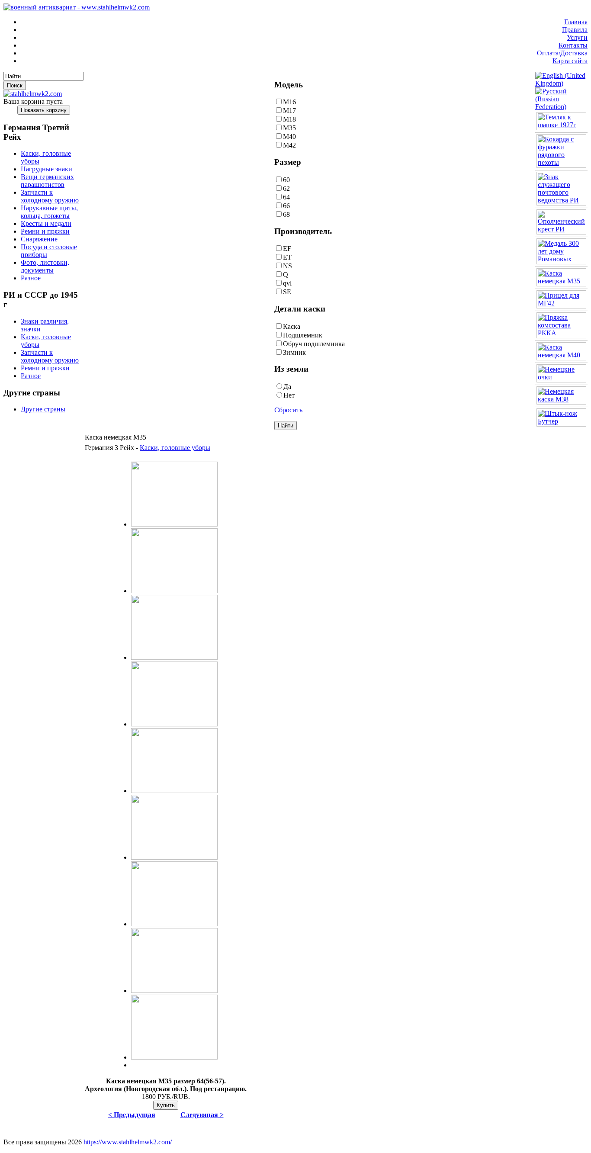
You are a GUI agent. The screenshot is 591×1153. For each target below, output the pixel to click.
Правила (575, 29)
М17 (289, 110)
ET (287, 257)
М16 (289, 102)
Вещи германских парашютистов (47, 180)
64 (286, 197)
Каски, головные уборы (175, 447)
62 (286, 188)
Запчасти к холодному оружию (50, 196)
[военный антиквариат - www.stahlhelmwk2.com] (76, 7)
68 (286, 214)
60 (286, 179)
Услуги (577, 37)
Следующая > (202, 1114)
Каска (291, 326)
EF (287, 248)
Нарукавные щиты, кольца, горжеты (49, 211)
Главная (576, 22)
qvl (287, 283)
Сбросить (288, 410)
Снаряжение (39, 239)
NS (287, 266)
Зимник (294, 352)
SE (287, 291)
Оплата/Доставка (562, 53)
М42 (289, 145)
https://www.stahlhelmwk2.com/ (128, 1142)
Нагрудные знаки (46, 169)
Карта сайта (570, 60)
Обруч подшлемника (314, 343)
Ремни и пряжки (45, 231)
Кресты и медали (46, 223)
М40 (289, 136)
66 (286, 205)
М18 (289, 119)
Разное (31, 278)
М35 (289, 128)
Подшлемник (302, 335)
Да (287, 386)
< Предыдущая (131, 1114)
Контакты (573, 45)
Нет (289, 395)
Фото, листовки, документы (45, 266)
